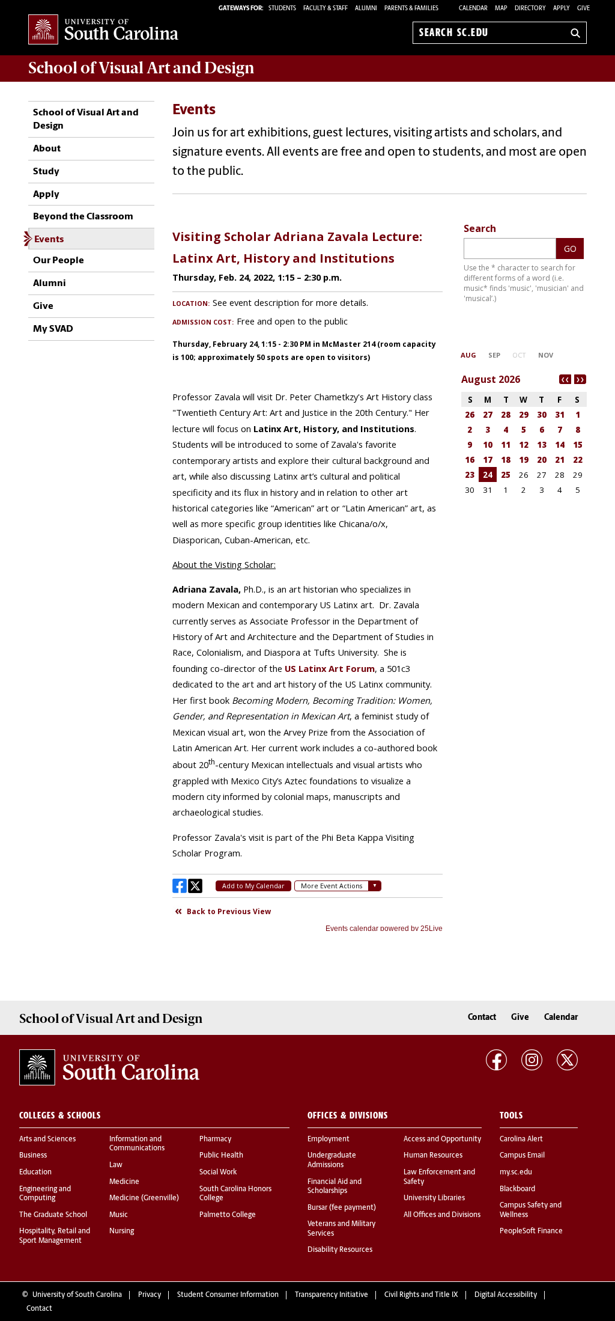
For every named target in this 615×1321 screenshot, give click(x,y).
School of (141, 68)
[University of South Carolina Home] (103, 30)
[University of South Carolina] (109, 1067)
